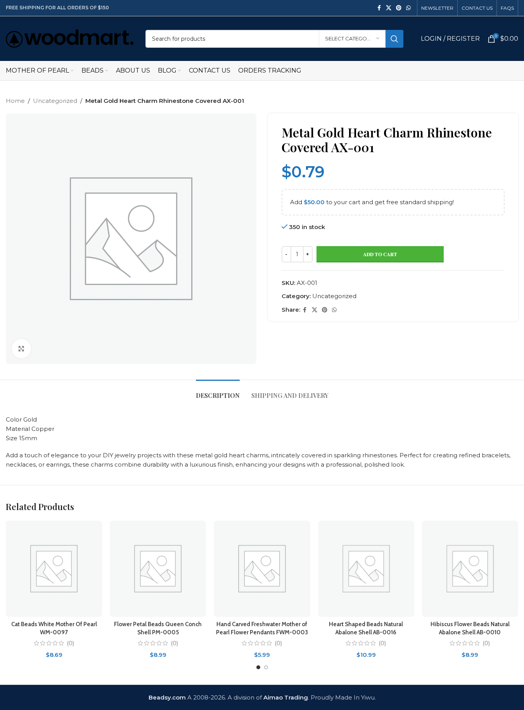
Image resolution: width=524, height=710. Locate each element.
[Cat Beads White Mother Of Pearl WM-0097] (54, 569)
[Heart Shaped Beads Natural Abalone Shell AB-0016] (366, 569)
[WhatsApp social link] (408, 8)
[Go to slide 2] (266, 667)
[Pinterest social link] (399, 8)
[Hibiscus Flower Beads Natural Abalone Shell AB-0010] (470, 569)
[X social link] (389, 8)
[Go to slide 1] (258, 667)
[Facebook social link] (379, 8)
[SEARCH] (394, 39)
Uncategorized (55, 100)
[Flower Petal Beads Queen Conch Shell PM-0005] (158, 569)
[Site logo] (70, 38)
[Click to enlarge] (21, 348)
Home (15, 100)
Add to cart (380, 254)
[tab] (218, 391)
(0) (70, 643)
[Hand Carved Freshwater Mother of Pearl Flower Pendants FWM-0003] (262, 569)
